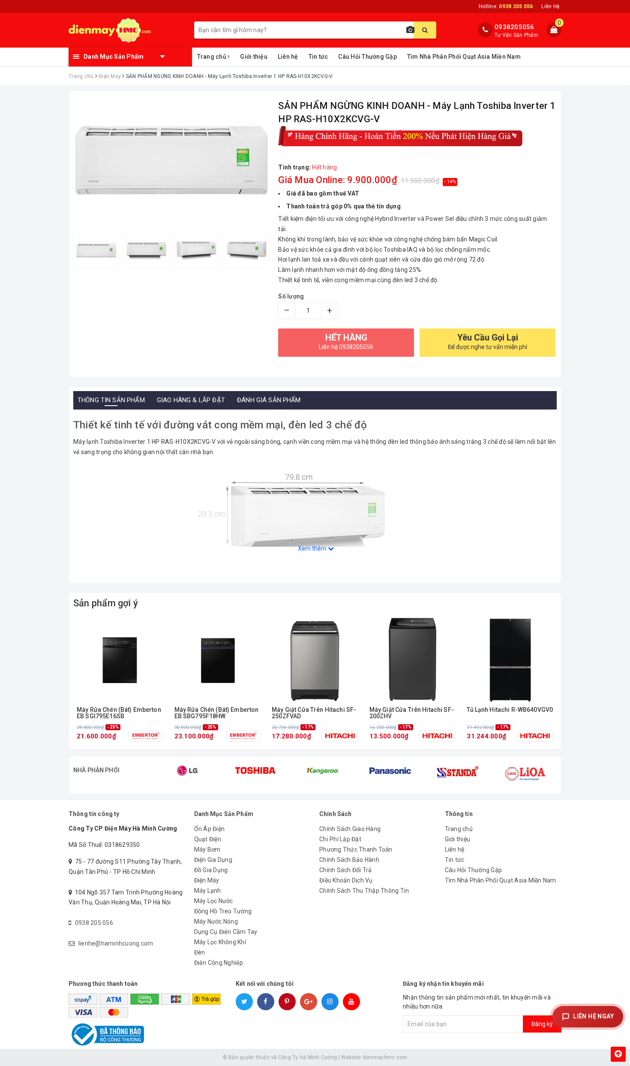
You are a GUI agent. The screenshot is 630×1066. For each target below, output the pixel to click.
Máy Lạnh (207, 890)
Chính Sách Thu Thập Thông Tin (364, 890)
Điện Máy (206, 880)
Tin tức (318, 56)
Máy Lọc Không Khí (220, 942)
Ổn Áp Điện (209, 828)
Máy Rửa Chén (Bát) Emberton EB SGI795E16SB (119, 713)
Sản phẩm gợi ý (105, 603)
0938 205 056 (94, 922)
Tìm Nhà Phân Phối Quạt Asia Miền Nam (464, 56)
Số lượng (291, 296)
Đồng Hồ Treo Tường (223, 911)
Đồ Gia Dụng (211, 870)
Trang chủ (212, 56)
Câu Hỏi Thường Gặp (367, 56)
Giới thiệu (253, 56)
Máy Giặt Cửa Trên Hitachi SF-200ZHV (411, 713)
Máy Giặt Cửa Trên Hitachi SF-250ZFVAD (314, 713)
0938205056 (514, 27)
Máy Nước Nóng (216, 921)
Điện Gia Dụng (213, 859)
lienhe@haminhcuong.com (115, 943)
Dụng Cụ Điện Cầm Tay (226, 931)
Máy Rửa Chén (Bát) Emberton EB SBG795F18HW (216, 713)
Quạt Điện (207, 839)
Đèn (199, 952)
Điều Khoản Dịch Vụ (346, 880)
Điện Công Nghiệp (218, 962)
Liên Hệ (550, 6)
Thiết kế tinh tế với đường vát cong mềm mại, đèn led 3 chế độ (220, 425)
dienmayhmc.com (385, 1057)
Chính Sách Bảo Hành (349, 859)
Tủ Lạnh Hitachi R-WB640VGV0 (510, 710)
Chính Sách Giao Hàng (350, 828)
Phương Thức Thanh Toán (356, 849)
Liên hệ (288, 56)
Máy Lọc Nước (213, 900)
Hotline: (506, 6)
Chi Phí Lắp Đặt (340, 839)
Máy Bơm (207, 849)
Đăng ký (542, 1024)
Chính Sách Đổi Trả (345, 870)
